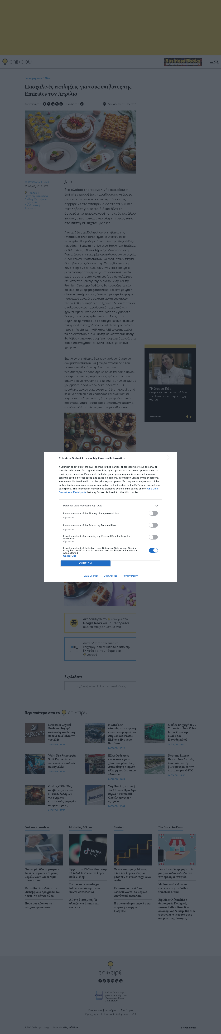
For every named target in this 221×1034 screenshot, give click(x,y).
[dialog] (110, 517)
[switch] (153, 513)
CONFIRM (85, 563)
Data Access (110, 575)
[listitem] (110, 505)
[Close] (170, 458)
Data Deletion (91, 575)
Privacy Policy (130, 575)
